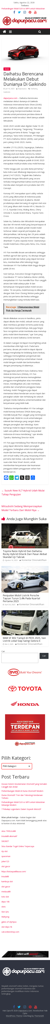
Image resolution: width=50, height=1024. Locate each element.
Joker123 (5, 861)
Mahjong (5, 916)
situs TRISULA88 (8, 831)
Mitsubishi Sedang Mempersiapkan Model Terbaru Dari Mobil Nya (21, 508)
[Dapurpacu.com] (4, 32)
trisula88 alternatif (9, 836)
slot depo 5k (6, 927)
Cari (3, 651)
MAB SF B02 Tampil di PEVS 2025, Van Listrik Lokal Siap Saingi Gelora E (24, 639)
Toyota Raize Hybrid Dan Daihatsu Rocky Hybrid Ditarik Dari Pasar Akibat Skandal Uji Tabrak (25, 553)
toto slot (5, 896)
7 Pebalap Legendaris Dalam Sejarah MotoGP (21, 809)
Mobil (7, 69)
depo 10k (5, 901)
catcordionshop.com (10, 932)
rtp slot (4, 851)
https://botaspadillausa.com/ (13, 871)
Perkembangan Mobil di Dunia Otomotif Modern (22, 791)
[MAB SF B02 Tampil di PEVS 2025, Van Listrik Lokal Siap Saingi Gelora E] (25, 611)
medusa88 (6, 891)
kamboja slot (7, 881)
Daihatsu (34, 89)
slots (3, 906)
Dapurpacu (22, 89)
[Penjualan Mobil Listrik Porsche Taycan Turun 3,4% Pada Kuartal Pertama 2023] (25, 567)
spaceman (5, 856)
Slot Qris (5, 911)
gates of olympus (9, 922)
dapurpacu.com (10, 98)
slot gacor (5, 866)
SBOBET (5, 841)
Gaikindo (6, 92)
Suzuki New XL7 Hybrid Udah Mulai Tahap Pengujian (23, 492)
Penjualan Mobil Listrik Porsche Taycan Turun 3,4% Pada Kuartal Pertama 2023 (21, 598)
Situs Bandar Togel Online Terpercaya (17, 846)
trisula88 (5, 876)
